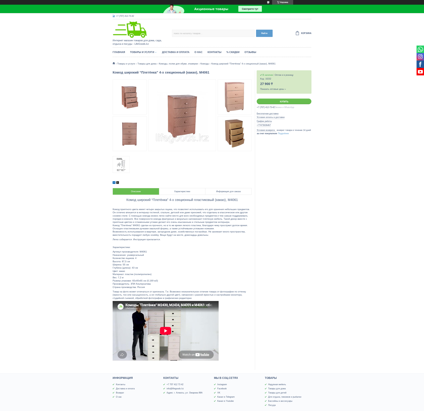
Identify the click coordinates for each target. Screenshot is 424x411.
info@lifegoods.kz (175, 388)
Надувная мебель (277, 384)
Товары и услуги (142, 52)
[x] (117, 183)
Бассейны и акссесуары (280, 401)
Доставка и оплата (175, 52)
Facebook (222, 388)
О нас (198, 52)
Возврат (120, 392)
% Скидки (232, 52)
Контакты (214, 52)
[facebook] (114, 183)
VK (218, 392)
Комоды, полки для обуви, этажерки (178, 63)
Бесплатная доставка (267, 113)
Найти (264, 33)
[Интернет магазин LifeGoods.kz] (142, 29)
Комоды (204, 63)
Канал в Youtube (225, 401)
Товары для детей (277, 392)
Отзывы (250, 52)
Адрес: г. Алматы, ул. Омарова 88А (185, 392)
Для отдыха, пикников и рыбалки (284, 397)
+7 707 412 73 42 (175, 384)
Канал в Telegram (226, 397)
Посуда (272, 405)
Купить (284, 101)
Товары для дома (147, 63)
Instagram (222, 384)
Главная (119, 52)
